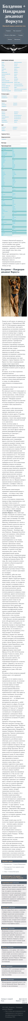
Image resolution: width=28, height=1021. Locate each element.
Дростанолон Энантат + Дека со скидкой (21, 1000)
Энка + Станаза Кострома (11, 871)
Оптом (10, 39)
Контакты (17, 39)
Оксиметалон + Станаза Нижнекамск (15, 864)
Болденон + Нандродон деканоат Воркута (14, 14)
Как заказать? (17, 31)
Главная (8, 31)
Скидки (20, 35)
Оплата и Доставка (10, 35)
